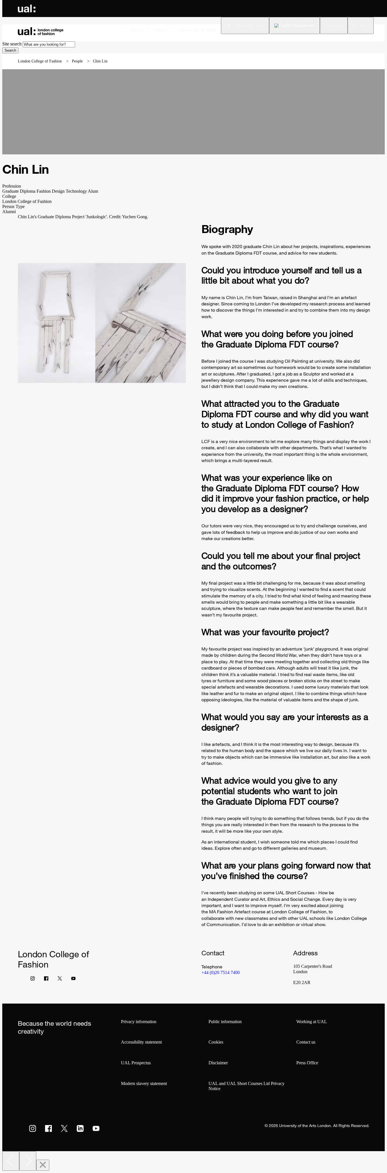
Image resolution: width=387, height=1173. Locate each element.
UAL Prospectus (136, 1062)
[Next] (27, 1161)
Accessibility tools (249, 25)
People (77, 61)
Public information (225, 1021)
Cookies (216, 1042)
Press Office (307, 1062)
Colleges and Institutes (196, 30)
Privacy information (138, 1021)
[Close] (42, 1165)
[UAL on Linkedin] (80, 1128)
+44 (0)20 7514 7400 (220, 972)
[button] (334, 25)
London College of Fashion (40, 61)
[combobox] (49, 44)
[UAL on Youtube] (96, 1128)
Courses (160, 30)
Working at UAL (311, 1021)
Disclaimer (218, 1062)
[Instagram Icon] (32, 979)
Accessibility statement (141, 1042)
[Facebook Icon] (46, 979)
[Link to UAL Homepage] (26, 8)
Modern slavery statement (144, 1083)
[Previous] (10, 1161)
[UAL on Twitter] (64, 1128)
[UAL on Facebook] (48, 1128)
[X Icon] (59, 979)
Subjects (136, 30)
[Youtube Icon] (73, 979)
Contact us (305, 1042)
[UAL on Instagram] (32, 1128)
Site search (12, 43)
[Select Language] (294, 25)
